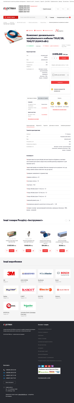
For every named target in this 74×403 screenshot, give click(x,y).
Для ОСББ (47, 1)
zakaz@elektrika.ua (22, 394)
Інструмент (40, 348)
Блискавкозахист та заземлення (46, 357)
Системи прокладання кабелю (45, 341)
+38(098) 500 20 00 (24, 8)
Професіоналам (54, 1)
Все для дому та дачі (43, 351)
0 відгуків (38, 46)
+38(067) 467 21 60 (24, 10)
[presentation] (66, 220)
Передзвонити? (33, 6)
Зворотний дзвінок (9, 382)
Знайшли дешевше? (66, 125)
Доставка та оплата (54, 125)
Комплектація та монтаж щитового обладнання (14, 1)
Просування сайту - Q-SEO (44, 378)
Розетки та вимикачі (43, 332)
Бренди (60, 1)
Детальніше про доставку (33, 119)
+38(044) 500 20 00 (24, 6)
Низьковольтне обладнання (45, 329)
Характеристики (30, 125)
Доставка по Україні (43, 98)
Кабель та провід (42, 338)
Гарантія (42, 1)
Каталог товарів (43, 324)
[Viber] (52, 366)
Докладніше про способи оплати (59, 109)
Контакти (37, 1)
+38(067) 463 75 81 (24, 11)
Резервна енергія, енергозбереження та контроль (50, 360)
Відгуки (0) (38, 125)
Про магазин (66, 1)
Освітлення (40, 335)
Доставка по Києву (32, 98)
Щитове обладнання (43, 354)
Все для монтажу (42, 344)
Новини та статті (30, 1)
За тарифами (44, 107)
